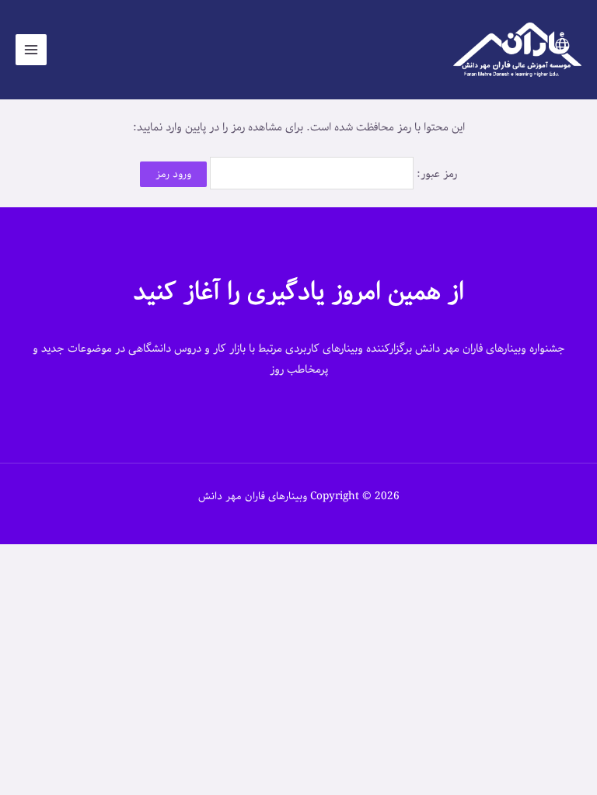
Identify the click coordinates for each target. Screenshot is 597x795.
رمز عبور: (435, 174)
